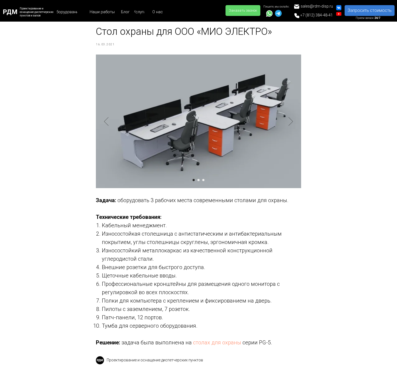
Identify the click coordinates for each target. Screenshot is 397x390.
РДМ (10, 12)
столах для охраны (217, 342)
